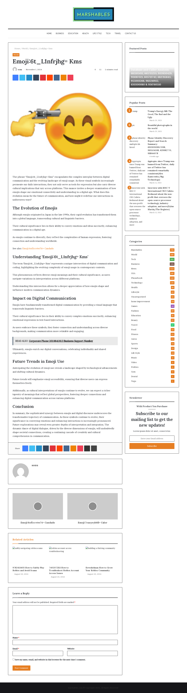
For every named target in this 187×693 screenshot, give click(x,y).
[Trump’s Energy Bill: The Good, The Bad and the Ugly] (137, 114)
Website (70, 648)
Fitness (134, 334)
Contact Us (130, 33)
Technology (136, 282)
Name (16, 637)
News (133, 268)
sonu (20, 69)
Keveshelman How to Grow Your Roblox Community (99, 569)
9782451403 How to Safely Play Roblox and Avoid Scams (28, 569)
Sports (134, 343)
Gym (133, 372)
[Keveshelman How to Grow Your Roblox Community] (102, 556)
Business (60, 33)
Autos (134, 339)
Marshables (136, 250)
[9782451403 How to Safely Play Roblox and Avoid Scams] (29, 556)
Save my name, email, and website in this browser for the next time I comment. (50, 659)
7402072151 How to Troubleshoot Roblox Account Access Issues (64, 570)
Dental (134, 376)
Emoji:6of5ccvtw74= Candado (38, 248)
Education (73, 33)
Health (85, 33)
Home (49, 33)
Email (16, 648)
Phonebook (136, 278)
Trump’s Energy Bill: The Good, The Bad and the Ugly (160, 114)
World (25, 48)
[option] (151, 72)
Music (134, 357)
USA (133, 273)
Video (134, 362)
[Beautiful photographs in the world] (137, 129)
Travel (118, 33)
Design (134, 348)
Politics (134, 367)
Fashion (135, 311)
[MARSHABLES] (93, 14)
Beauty (134, 320)
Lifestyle (135, 292)
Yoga (133, 381)
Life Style (97, 33)
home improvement (140, 301)
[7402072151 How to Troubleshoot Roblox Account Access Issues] (65, 556)
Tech (108, 33)
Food (133, 329)
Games (134, 306)
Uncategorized (138, 297)
